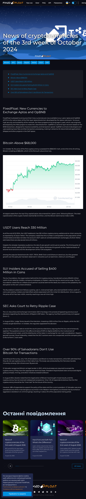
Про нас (29, 3)
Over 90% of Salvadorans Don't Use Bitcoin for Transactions (32, 92)
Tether (34, 62)
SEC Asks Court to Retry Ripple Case (23, 89)
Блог (37, 3)
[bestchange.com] (51, 492)
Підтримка (58, 3)
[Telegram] (39, 492)
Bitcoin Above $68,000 (19, 78)
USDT (41, 62)
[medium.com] (47, 492)
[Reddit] (43, 492)
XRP (47, 62)
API (49, 3)
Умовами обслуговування (13, 489)
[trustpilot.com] (55, 492)
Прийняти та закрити (17, 494)
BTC (13, 62)
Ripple (26, 62)
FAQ (43, 3)
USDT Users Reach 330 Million (21, 81)
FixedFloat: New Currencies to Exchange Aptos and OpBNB (32, 74)
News (20, 62)
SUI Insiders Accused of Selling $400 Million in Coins (30, 85)
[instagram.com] (34, 492)
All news (77, 466)
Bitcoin (6, 62)
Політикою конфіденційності (14, 487)
